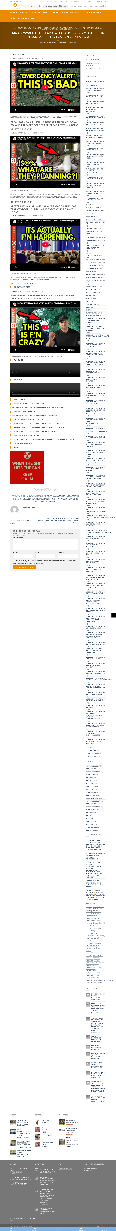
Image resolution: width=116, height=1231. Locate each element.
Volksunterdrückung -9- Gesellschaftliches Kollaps (96, 328)
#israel (89, 908)
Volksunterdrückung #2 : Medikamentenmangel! (96, 509)
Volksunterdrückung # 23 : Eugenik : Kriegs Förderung (81, 27)
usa (95, 968)
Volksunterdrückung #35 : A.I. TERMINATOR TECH (95, 553)
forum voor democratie (95, 935)
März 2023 (90, 789)
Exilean (89, 880)
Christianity (91, 219)
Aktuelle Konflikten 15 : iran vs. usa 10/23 (95, 136)
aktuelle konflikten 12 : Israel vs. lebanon (95, 117)
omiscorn (95, 958)
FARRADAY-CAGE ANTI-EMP (26, 435)
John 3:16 (32, 12)
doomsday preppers (94, 928)
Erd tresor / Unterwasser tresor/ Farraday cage (39, 427)
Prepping (65, 12)
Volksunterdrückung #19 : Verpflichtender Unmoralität (95, 501)
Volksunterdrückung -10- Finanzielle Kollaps (95, 320)
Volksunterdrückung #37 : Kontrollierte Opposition (95, 569)
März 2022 (90, 824)
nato (99, 948)
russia (97, 960)
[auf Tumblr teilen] (51, 489)
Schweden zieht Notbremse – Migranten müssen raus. (98, 1038)
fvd (88, 938)
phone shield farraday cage (28, 419)
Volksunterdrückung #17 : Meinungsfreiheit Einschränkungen (95, 485)
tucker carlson (92, 965)
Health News (91, 890)
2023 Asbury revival (93, 913)
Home (39, 12)
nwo (56, 501)
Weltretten (91, 750)
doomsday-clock (27, 18)
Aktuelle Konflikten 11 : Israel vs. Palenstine (95, 109)
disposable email (93, 840)
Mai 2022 (89, 818)
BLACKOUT (90, 204)
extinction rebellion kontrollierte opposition (95, 247)
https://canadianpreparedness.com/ (45, 118)
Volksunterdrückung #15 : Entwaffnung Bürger (95, 468)
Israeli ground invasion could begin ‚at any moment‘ (94, 883)
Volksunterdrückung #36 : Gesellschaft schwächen (32, 28)
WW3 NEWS (90, 756)
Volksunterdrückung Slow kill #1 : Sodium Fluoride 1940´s (95, 725)
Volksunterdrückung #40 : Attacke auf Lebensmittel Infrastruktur (95, 600)
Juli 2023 (89, 777)
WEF (87, 748)
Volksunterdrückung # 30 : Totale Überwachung (95, 401)
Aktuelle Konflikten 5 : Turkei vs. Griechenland (95, 170)
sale (70, 1168)
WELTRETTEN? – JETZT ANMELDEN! (29, 404)
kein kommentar (93, 277)
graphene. (94, 938)
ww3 (98, 973)
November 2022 (92, 801)
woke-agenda (92, 753)
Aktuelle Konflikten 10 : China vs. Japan (95, 96)
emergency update (94, 237)
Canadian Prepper (18, 54)
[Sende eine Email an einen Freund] (42, 489)
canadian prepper (93, 918)
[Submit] (39, 6)
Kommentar (18, 538)
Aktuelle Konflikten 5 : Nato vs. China (95, 163)
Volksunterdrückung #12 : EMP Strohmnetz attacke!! (95, 444)
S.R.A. (88, 307)
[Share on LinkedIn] (48, 489)
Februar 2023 (91, 792)
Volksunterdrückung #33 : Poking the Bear (95, 537)
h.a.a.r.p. (90, 940)
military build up (93, 945)
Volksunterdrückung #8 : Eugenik (95, 706)
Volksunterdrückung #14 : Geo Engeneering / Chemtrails (95, 460)
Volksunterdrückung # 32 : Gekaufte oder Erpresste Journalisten (95, 420)
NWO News (90, 292)
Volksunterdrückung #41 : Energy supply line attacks (96, 610)
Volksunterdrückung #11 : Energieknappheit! (96, 437)
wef (99, 968)
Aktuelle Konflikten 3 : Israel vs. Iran (95, 149)
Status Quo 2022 (22, 287)
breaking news (66, 499)
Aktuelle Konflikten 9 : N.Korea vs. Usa (95, 199)
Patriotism (90, 295)
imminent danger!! (94, 274)
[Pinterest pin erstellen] (45, 489)
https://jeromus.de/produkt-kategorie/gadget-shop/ (33, 416)
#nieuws (95, 911)
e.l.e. (88, 930)
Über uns (49, 1)
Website (61, 553)
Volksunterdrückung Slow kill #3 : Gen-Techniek (95, 741)
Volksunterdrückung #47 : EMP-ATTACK (65, 28)
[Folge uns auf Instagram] (15, 1183)
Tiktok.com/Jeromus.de (95, 963)
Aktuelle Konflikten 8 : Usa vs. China (28, 27)
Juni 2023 (89, 780)
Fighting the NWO (93, 260)
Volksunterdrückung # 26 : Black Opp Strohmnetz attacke (95, 371)
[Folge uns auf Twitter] (18, 1183)
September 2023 (92, 772)
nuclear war (97, 955)
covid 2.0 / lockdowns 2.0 (95, 223)
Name (15, 553)
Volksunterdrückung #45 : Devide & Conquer (95, 643)
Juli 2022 (89, 813)
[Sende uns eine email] (21, 1183)
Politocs (78, 12)
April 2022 (90, 821)
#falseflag (90, 86)
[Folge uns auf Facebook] (12, 1183)
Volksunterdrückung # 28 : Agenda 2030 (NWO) (95, 387)
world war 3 (91, 973)
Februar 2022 (91, 827)
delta (102, 923)
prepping (90, 960)
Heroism (89, 271)
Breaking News (47, 27)
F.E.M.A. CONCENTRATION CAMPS (95, 254)
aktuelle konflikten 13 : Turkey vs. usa (95, 123)
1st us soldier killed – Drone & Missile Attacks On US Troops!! (98, 1098)
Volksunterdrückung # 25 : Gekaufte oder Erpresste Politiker (95, 362)
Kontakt (61, 1)
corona (89, 923)
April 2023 (90, 786)
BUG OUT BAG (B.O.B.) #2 (25, 412)
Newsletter (15, 18)
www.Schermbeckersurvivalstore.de (100, 980)
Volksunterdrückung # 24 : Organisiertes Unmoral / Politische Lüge (95, 353)
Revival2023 (14, 12)
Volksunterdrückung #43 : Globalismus (95, 627)
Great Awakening (93, 265)
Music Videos (96, 12)
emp (73, 499)
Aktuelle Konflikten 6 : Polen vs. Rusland (95, 178)
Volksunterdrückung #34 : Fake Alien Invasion (95, 544)
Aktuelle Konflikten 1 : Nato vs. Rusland (95, 89)
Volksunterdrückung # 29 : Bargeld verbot (95, 394)
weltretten (91, 970)
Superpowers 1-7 (93, 313)
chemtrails (91, 921)
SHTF (88, 310)
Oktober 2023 (92, 769)
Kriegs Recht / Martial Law (95, 281)
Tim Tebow (24, 12)
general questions (94, 263)
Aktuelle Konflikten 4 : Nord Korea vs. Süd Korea (95, 156)
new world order (93, 953)
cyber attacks (92, 228)
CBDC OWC (90, 216)
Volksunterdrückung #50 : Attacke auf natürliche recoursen (95, 686)
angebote (63, 1168)
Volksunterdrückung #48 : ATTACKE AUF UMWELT (95, 665)
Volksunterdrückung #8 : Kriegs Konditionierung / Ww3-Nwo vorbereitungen (72, 29)
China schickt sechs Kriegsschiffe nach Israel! (97, 1065)
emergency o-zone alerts (94, 232)
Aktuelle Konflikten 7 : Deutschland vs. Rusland (95, 185)
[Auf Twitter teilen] (38, 489)
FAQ (67, 1)
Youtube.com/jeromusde (95, 982)
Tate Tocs (86, 12)
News (55, 1)
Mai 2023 (89, 783)
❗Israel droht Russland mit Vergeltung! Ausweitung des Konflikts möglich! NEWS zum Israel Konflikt (94, 872)
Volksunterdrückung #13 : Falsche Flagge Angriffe (95, 452)
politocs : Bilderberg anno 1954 (96, 1047)
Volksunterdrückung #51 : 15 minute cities (95, 693)
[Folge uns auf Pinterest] (25, 1183)
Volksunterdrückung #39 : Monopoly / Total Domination (96, 585)
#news (89, 911)
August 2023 (91, 775)
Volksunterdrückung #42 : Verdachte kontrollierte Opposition (95, 618)
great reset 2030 (93, 268)
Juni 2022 (89, 815)
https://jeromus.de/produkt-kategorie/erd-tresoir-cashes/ (36, 423)
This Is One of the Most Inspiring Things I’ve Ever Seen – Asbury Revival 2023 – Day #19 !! (63, 521)
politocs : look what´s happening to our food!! (98, 996)
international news (94, 943)
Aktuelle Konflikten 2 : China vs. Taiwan (95, 142)
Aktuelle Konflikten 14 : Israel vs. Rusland (95, 129)
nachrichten (43, 501)
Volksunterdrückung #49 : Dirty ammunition (95, 672)
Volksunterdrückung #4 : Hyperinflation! (95, 593)
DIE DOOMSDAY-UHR (23, 443)
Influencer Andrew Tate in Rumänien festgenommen (95, 856)
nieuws (51, 501)
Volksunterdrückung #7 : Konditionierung (95, 700)
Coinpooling (56, 12)
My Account (20, 399)
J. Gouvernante (72, 43)
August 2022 (91, 810)
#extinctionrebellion (95, 81)
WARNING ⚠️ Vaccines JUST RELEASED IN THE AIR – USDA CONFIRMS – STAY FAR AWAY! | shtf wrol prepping (98, 1087)
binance (89, 853)
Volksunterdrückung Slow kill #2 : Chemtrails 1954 (95, 733)
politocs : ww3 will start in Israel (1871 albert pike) (97, 1074)
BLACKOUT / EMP (92, 207)
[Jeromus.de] (15, 6)
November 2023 (92, 766)
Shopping (46, 12)
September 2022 (92, 807)
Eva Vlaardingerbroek (95, 240)
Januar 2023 (91, 795)
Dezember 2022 (92, 798)
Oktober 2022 (92, 804)
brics (88, 213)
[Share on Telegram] (55, 489)
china (99, 921)
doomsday (90, 925)
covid (96, 923)
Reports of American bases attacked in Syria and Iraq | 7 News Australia (98, 1007)
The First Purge (92, 316)
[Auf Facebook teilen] (35, 489)
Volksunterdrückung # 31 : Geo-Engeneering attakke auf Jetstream (95, 410)
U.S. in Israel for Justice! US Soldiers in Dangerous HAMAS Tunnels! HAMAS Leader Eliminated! (95, 846)
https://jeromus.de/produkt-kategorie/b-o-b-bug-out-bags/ (37, 408)
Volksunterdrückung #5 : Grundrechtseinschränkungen (99, 679)
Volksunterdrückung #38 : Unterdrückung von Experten (95, 577)
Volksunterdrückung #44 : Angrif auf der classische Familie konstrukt (95, 635)
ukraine (89, 968)
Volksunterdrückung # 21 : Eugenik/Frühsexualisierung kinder (98, 336)
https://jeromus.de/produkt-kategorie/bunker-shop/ (33, 431)
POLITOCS (90, 298)
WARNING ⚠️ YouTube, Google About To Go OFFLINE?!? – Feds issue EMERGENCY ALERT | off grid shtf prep (95, 895)
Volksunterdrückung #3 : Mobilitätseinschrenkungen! (98, 531)
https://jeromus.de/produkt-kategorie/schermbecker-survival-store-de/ (42, 439)
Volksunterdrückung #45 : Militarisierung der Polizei (95, 650)
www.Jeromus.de (93, 978)
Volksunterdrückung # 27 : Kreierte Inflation (95, 379)
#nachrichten (98, 908)
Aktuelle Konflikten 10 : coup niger (95, 102)
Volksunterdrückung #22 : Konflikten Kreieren (95, 523)
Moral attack (92, 286)
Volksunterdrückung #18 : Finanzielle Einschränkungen (95, 493)
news (88, 950)
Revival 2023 (91, 304)
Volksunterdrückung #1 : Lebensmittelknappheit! (96, 429)
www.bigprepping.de (94, 975)
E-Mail (38, 553)
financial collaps (93, 933)
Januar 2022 (91, 830)
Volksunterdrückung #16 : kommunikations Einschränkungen (95, 476)
